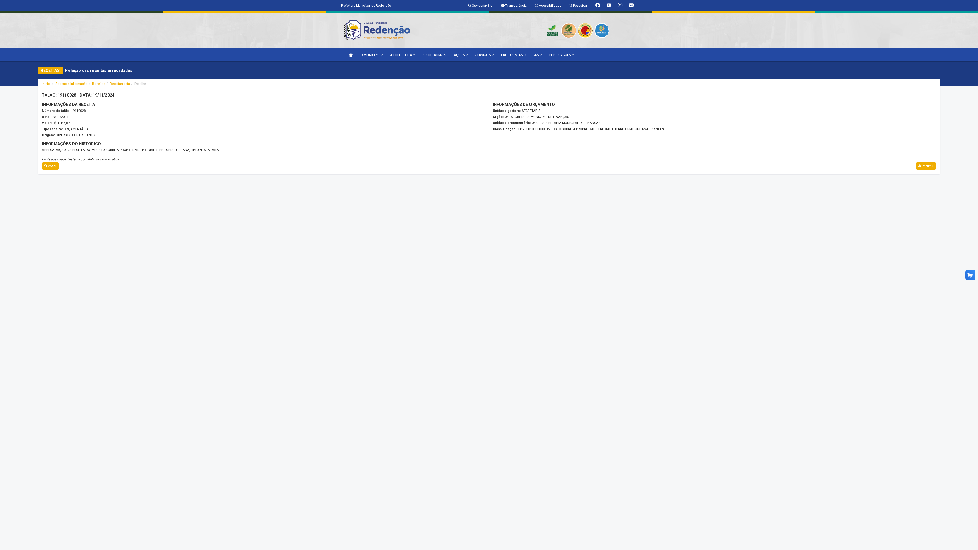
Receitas (98, 84)
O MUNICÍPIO (371, 55)
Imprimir (927, 166)
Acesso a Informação (71, 84)
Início (46, 84)
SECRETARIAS (433, 55)
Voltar (52, 166)
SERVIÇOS (483, 55)
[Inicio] (351, 54)
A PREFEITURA (401, 55)
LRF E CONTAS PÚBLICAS (520, 55)
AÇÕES (460, 55)
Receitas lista (120, 84)
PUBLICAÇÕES (560, 55)
